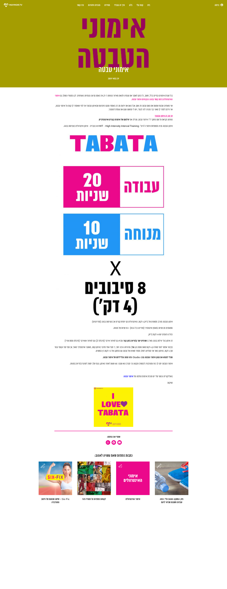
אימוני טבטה (128, 376)
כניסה (217, 5)
